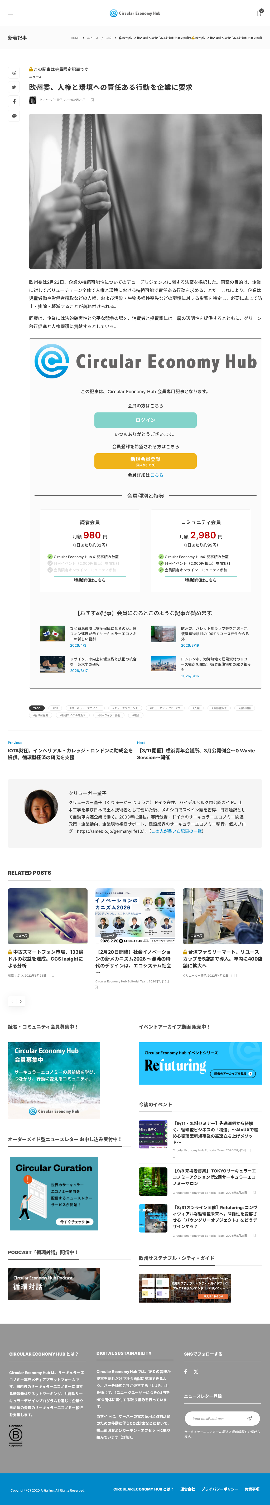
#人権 (196, 708)
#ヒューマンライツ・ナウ (165, 708)
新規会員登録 (146, 461)
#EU (55, 708)
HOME (75, 38)
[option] (47, 933)
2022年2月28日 (74, 100)
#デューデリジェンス (125, 708)
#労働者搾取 (219, 708)
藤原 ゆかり (15, 975)
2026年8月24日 (237, 1150)
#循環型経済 (40, 715)
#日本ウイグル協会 (109, 715)
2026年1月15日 (159, 981)
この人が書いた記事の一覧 (176, 831)
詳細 (125, 1437)
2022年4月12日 (218, 975)
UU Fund (159, 1385)
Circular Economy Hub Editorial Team (121, 981)
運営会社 (187, 1489)
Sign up (250, 1418)
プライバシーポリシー (219, 1489)
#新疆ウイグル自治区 (72, 715)
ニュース (92, 38)
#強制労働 (245, 708)
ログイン (146, 420)
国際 (109, 38)
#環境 (135, 715)
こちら (156, 475)
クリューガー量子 (50, 100)
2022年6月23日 (35, 975)
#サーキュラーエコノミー (85, 708)
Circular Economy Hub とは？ (143, 1489)
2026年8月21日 (236, 1193)
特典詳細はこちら (90, 580)
